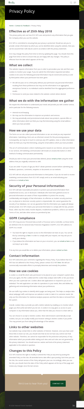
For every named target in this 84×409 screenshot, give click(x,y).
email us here (56, 159)
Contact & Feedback (22, 26)
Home (11, 26)
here (29, 235)
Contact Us (58, 384)
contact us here (61, 250)
